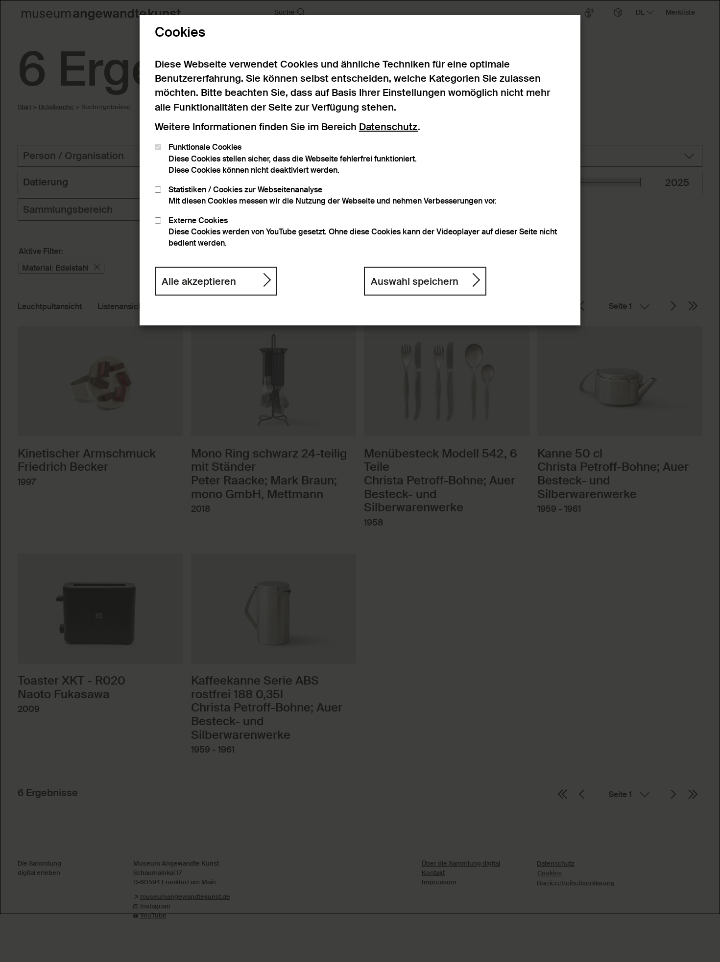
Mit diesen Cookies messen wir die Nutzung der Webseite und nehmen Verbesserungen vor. (332, 195)
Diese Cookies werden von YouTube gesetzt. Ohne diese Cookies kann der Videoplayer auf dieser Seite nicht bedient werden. (362, 232)
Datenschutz (388, 127)
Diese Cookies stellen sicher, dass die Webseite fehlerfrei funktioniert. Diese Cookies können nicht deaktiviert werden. (292, 158)
